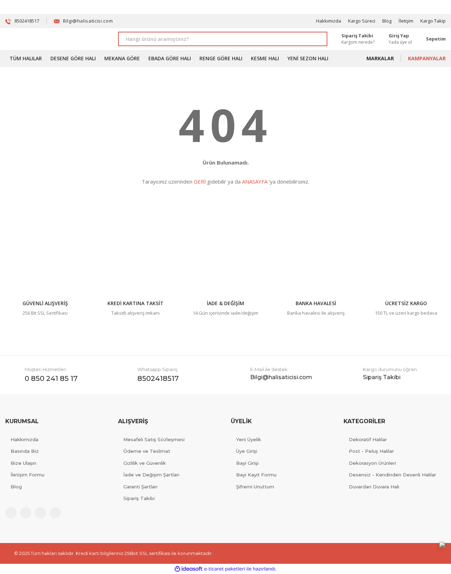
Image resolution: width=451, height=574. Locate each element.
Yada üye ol (400, 42)
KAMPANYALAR (427, 58)
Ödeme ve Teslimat (146, 451)
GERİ (200, 181)
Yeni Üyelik (248, 439)
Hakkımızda (328, 21)
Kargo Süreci (361, 21)
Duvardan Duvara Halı (374, 486)
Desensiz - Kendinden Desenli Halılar (392, 474)
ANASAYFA (254, 181)
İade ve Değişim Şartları (151, 474)
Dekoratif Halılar (368, 439)
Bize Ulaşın (23, 463)
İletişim (406, 21)
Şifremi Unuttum (255, 486)
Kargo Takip (433, 21)
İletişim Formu (27, 474)
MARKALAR (380, 58)
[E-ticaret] (224, 569)
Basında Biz (25, 451)
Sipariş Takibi (139, 498)
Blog (386, 21)
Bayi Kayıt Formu (256, 474)
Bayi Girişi (247, 463)
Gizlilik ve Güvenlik (144, 463)
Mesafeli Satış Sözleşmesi (154, 439)
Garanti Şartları (140, 486)
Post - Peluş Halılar (371, 451)
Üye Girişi (246, 451)
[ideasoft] (188, 569)
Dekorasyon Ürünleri (372, 463)
